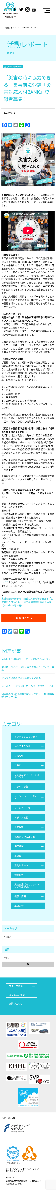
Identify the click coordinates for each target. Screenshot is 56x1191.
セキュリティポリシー (16, 1170)
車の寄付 (19, 905)
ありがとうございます (25, 736)
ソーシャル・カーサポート (27, 797)
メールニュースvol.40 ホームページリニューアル (27, 686)
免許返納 (19, 827)
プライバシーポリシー (31, 1168)
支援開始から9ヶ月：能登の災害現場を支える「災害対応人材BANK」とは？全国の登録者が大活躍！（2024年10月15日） (27, 602)
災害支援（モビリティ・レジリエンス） (26, 885)
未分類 (17, 855)
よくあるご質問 (17, 994)
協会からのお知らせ (13, 66)
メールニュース (22, 808)
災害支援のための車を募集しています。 (22, 677)
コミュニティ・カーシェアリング (26, 776)
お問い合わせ (16, 1003)
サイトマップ (12, 1168)
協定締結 (19, 846)
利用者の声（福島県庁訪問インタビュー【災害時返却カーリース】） (27, 695)
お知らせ (19, 755)
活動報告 (19, 875)
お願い (17, 765)
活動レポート (21, 865)
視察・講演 (20, 896)
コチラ (4, 582)
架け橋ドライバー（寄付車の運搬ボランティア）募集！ (27, 668)
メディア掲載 (21, 817)
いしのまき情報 (22, 746)
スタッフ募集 (21, 786)
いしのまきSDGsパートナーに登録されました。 (26, 659)
